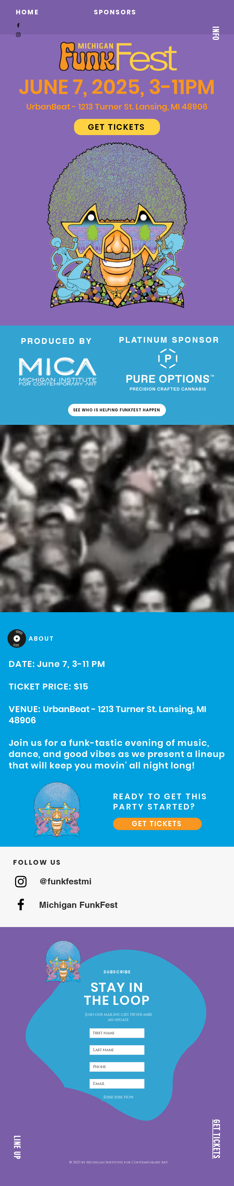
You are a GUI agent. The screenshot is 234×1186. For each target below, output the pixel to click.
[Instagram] (18, 35)
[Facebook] (18, 25)
